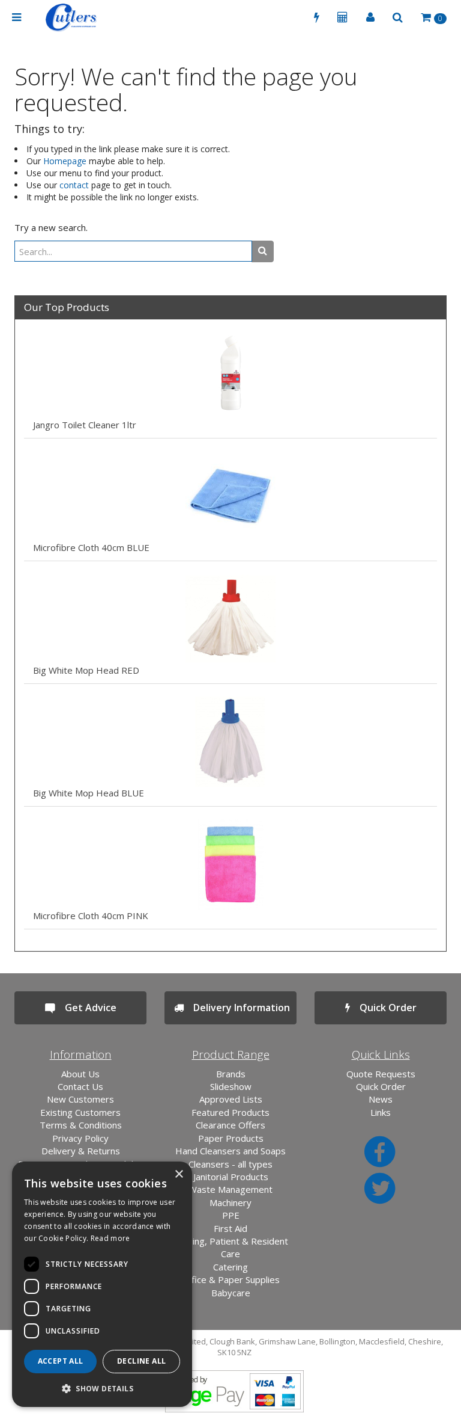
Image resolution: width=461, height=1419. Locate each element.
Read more (110, 1238)
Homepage (64, 161)
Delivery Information (237, 1007)
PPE (231, 1215)
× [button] (178, 1174)
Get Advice (85, 1007)
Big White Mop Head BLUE (88, 793)
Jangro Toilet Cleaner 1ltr (84, 425)
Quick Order (383, 1007)
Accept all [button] (60, 1361)
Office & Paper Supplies (230, 1279)
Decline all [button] (141, 1361)
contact (74, 185)
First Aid (230, 1228)
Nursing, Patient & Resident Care (230, 1247)
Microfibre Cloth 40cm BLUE (91, 547)
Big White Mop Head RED (86, 670)
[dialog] (102, 1284)
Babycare (230, 1293)
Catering (230, 1267)
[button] (102, 1388)
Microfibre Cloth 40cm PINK (90, 916)
